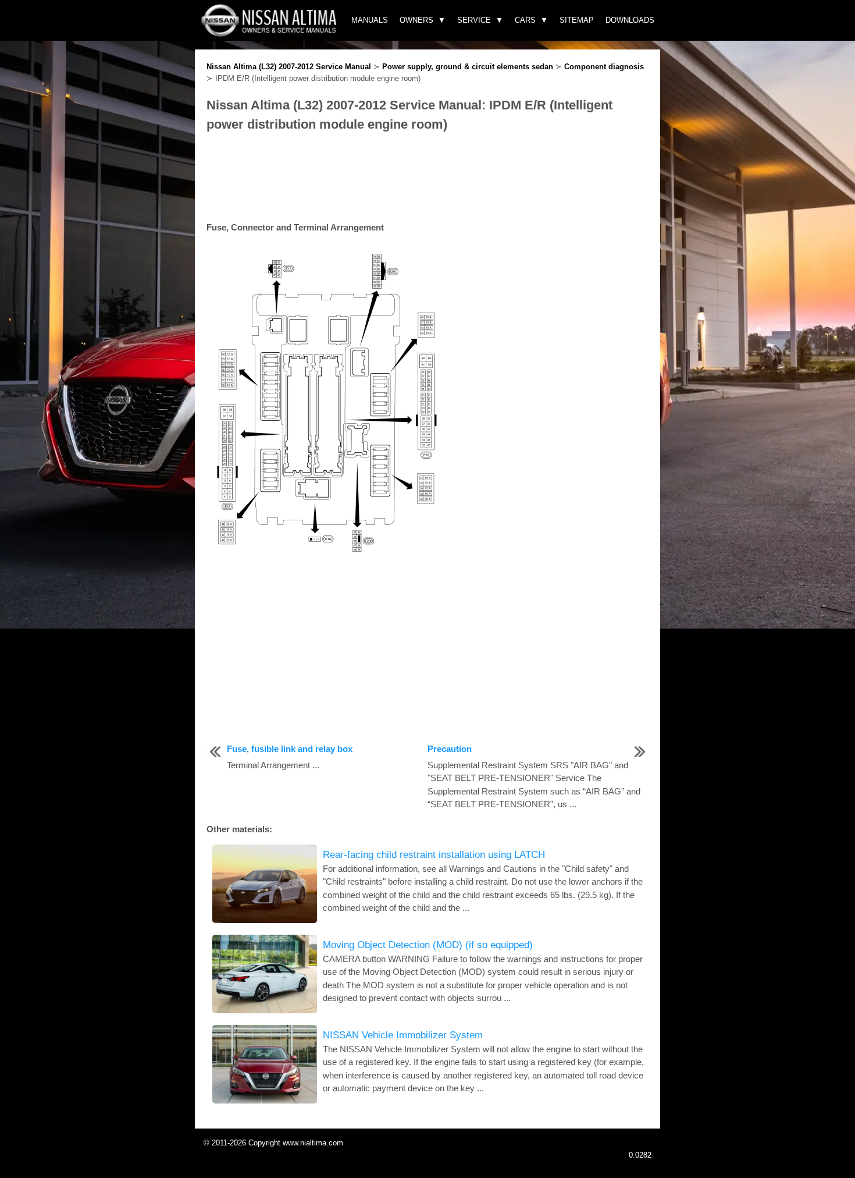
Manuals (369, 20)
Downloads (629, 20)
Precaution (450, 749)
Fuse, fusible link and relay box (289, 749)
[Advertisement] (427, 177)
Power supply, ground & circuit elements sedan (467, 66)
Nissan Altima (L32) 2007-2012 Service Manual (288, 66)
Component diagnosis (604, 66)
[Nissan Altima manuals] (270, 33)
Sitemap (577, 20)
